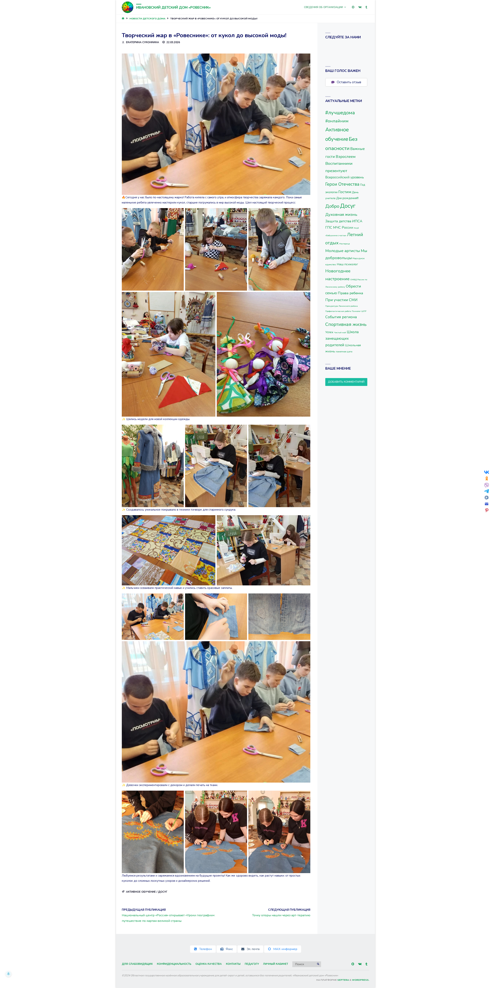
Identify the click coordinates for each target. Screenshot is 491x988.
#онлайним (336, 121)
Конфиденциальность (174, 964)
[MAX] (353, 7)
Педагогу (252, 964)
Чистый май (340, 332)
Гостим (344, 191)
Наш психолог (347, 264)
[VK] (359, 7)
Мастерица (344, 243)
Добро (332, 206)
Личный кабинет (275, 964)
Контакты (233, 964)
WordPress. (360, 980)
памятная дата (344, 351)
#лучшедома (340, 112)
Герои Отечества (342, 184)
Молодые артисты (342, 250)
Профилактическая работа (338, 311)
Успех (329, 332)
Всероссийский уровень (344, 177)
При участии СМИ (341, 299)
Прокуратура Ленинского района (341, 306)
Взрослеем (346, 156)
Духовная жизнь (341, 214)
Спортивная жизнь (346, 324)
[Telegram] (366, 7)
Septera (343, 980)
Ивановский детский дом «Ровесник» (173, 7)
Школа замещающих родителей (342, 339)
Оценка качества (208, 964)
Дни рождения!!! (347, 198)
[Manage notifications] (8, 974)
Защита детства (338, 221)
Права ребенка (350, 293)
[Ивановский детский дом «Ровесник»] (127, 7)
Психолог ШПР (359, 311)
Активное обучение (141, 892)
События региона (341, 317)
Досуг (162, 892)
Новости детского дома (147, 18)
